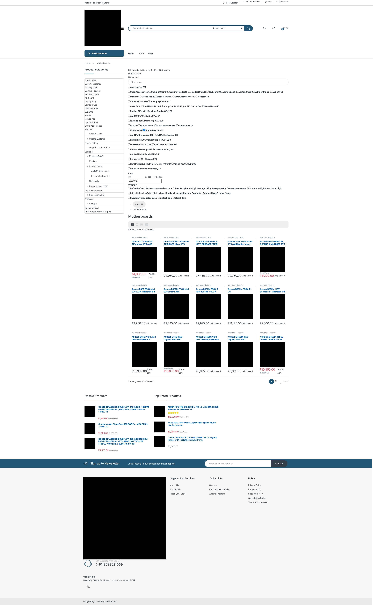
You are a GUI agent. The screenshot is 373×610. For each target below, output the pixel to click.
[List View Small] (146, 225)
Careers (213, 485)
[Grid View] (132, 225)
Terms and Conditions (258, 502)
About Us (174, 485)
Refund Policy (254, 489)
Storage (93, 203)
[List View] (141, 225)
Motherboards (95, 166)
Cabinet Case (95, 133)
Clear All (139, 204)
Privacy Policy (254, 485)
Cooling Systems (97, 138)
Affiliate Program (217, 493)
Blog (150, 53)
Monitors (93, 161)
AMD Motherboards (139, 237)
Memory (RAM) (96, 156)
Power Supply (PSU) (98, 186)
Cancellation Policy (257, 498)
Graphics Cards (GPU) (99, 147)
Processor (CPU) (97, 195)
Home (131, 53)
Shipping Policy (255, 493)
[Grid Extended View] (137, 225)
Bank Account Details (219, 489)
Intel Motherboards (267, 237)
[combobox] (169, 28)
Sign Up (279, 463)
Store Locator (232, 3)
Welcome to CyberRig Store (97, 3)
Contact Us (175, 489)
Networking (94, 181)
